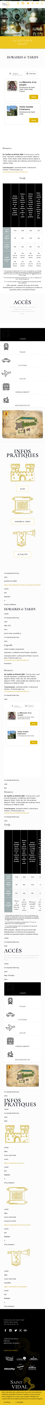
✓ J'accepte (19, 1402)
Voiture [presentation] (22, 365)
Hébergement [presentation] (22, 392)
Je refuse (7, 1402)
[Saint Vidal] (6, 5)
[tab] (22, 348)
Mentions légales (11, 1343)
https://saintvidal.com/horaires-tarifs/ (17, 1225)
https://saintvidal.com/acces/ (14, 1163)
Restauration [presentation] (22, 405)
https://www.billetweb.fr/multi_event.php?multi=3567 (22, 585)
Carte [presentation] (23, 993)
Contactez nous (11, 1339)
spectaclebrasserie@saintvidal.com (15, 172)
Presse (7, 1341)
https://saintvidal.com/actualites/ (15, 1287)
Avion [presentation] (23, 379)
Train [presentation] (23, 352)
